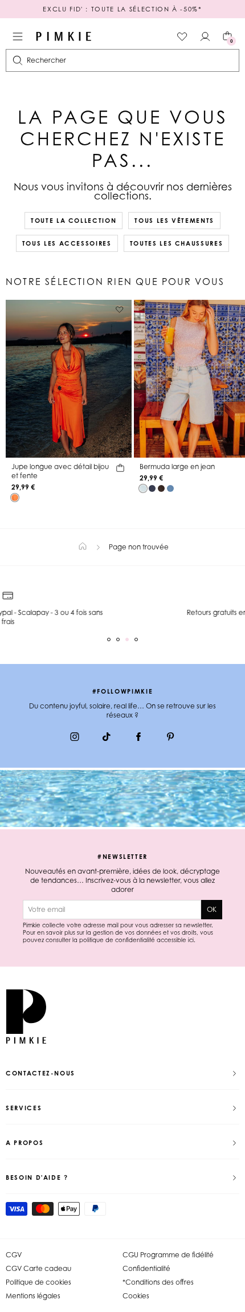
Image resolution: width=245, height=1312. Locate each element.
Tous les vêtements (174, 221)
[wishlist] (182, 36)
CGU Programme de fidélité (168, 1254)
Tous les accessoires (67, 243)
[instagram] (74, 738)
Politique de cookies (38, 1282)
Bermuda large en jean (177, 466)
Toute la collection (73, 221)
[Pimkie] (63, 36)
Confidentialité (146, 1268)
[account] (205, 36)
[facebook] (138, 738)
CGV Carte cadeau (38, 1268)
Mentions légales (33, 1295)
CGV (14, 1254)
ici (191, 939)
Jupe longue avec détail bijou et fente (60, 471)
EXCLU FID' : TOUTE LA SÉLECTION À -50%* (122, 9)
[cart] (120, 469)
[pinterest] (170, 738)
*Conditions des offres (158, 1282)
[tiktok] (106, 738)
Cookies (135, 1295)
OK (212, 909)
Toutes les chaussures (176, 243)
